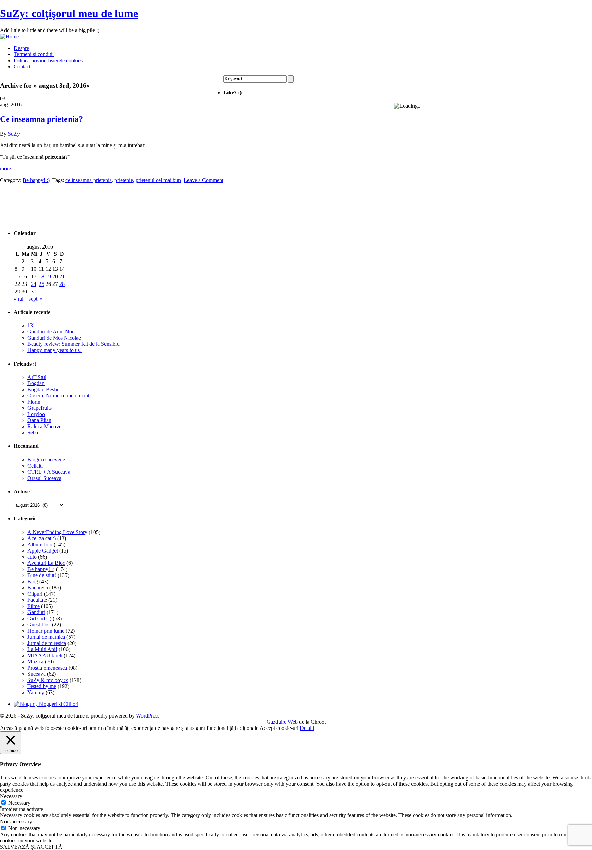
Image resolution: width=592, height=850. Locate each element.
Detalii (307, 728)
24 (33, 284)
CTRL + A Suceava (48, 472)
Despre (21, 48)
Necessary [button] (11, 796)
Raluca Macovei (45, 426)
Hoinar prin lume (45, 631)
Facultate (37, 600)
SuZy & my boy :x (47, 680)
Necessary (19, 803)
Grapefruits (39, 408)
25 (41, 284)
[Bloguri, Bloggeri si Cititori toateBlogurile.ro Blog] (46, 704)
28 (62, 284)
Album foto (39, 544)
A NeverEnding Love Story (57, 532)
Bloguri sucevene (46, 459)
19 (48, 276)
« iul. (19, 299)
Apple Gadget (42, 551)
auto (32, 557)
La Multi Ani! (42, 649)
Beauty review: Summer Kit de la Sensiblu (73, 344)
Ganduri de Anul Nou (51, 331)
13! (31, 325)
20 (55, 276)
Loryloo (36, 414)
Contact (22, 66)
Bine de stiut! (41, 575)
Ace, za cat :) (41, 538)
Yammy (35, 692)
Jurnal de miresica (46, 643)
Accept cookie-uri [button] (279, 728)
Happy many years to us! (54, 350)
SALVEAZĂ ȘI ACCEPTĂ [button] (31, 847)
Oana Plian (39, 420)
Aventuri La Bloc (46, 563)
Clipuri (34, 594)
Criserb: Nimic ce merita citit (58, 395)
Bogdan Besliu (43, 389)
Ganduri (36, 612)
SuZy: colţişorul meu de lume (69, 13)
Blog (32, 581)
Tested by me (41, 686)
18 (41, 276)
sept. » (36, 299)
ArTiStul (36, 377)
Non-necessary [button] (16, 821)
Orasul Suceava (44, 478)
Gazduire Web (282, 722)
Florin (33, 402)
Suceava (36, 674)
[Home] (9, 36)
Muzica (35, 661)
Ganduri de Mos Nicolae (54, 338)
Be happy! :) (40, 569)
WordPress (147, 716)
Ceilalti (35, 466)
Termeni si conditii (34, 54)
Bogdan (36, 383)
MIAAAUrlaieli (44, 655)
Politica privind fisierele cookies (48, 60)
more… (8, 169)
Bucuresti (37, 588)
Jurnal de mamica (46, 637)
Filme (33, 606)
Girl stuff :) (39, 618)
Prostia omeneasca (47, 668)
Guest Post (39, 624)
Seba (32, 432)
